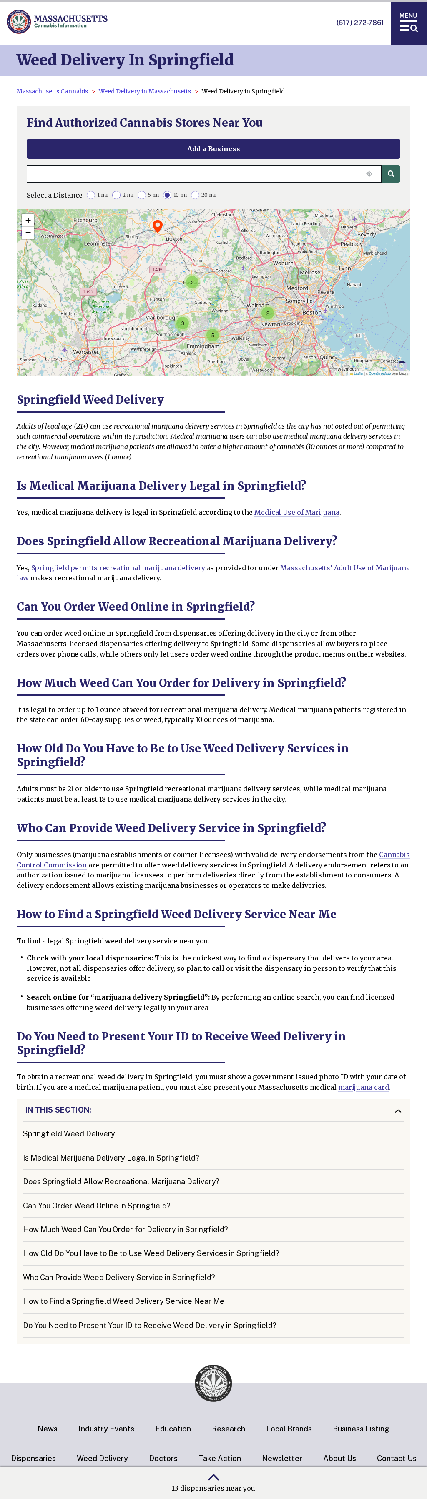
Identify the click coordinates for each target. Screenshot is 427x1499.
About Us (339, 1458)
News (48, 1428)
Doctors (163, 1458)
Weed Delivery (102, 1458)
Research (228, 1428)
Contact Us (397, 1458)
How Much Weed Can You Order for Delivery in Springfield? (125, 1229)
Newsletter (282, 1458)
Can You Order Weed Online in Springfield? (97, 1205)
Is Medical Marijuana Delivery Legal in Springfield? (111, 1157)
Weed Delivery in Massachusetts (145, 91)
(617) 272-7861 (360, 23)
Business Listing (361, 1428)
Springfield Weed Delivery (69, 1133)
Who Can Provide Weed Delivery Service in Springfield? (119, 1277)
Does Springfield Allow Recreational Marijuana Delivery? (121, 1181)
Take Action (219, 1458)
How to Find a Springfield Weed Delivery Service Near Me (123, 1301)
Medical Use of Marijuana (296, 512)
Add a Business (213, 149)
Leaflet (358, 373)
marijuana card (363, 1087)
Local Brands (289, 1428)
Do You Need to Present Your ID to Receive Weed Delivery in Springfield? (149, 1325)
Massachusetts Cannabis (52, 91)
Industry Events (106, 1428)
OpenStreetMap (380, 373)
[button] (192, 282)
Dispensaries (33, 1458)
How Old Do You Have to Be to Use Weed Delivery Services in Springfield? (151, 1253)
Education (173, 1428)
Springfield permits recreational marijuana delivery (118, 568)
